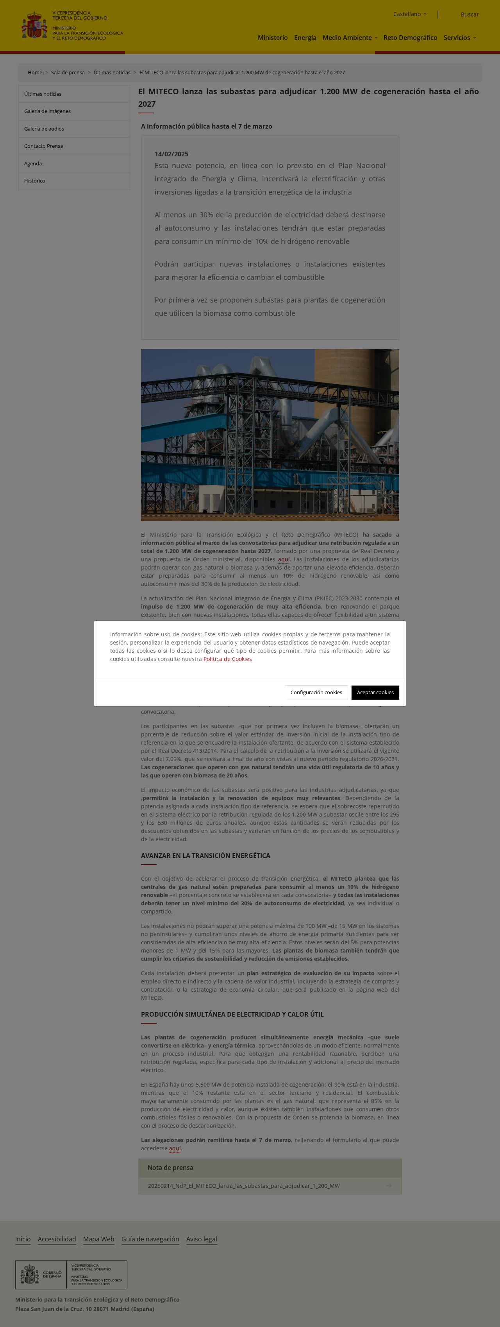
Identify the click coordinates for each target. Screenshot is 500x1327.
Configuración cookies (316, 692)
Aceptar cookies (375, 692)
